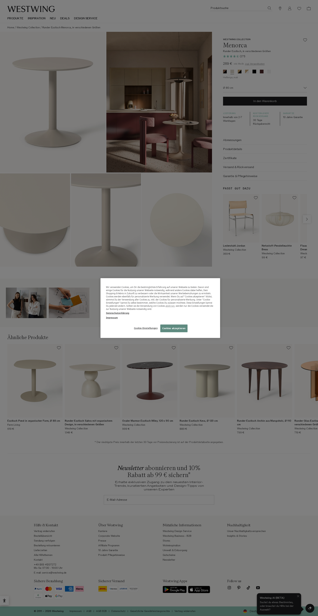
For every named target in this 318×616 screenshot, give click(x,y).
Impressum (112, 317)
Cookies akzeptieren (174, 328)
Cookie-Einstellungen (146, 328)
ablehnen (170, 306)
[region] (160, 308)
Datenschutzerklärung (117, 312)
